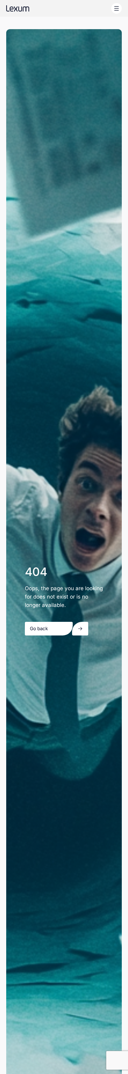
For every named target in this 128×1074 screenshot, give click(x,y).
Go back (39, 628)
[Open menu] (116, 8)
